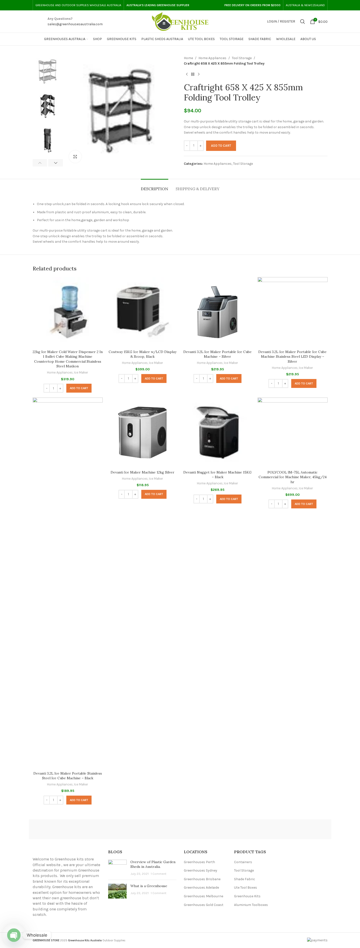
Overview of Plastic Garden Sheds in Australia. (152, 864)
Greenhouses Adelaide (201, 887)
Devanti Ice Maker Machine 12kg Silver (142, 472)
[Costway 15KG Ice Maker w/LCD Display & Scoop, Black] (143, 312)
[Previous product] (187, 74)
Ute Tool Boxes (245, 887)
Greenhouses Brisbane (202, 879)
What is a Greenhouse (148, 886)
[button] (40, 162)
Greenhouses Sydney (200, 870)
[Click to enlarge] (75, 156)
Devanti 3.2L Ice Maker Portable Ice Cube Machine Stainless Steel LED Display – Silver (292, 357)
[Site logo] (180, 21)
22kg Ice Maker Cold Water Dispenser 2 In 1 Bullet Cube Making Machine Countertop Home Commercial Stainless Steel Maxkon (68, 359)
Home (188, 58)
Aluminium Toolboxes (251, 905)
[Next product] (199, 74)
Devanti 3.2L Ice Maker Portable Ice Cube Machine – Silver (217, 354)
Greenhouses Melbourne (203, 896)
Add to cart (221, 145)
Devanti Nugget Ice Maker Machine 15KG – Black (217, 474)
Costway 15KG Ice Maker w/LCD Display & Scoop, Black (142, 354)
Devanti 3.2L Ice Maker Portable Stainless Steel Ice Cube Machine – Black (67, 776)
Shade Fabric (244, 879)
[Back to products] (193, 74)
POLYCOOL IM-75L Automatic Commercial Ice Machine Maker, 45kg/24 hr (293, 477)
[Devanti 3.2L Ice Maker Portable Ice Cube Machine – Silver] (218, 312)
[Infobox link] (75, 21)
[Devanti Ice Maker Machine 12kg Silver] (143, 433)
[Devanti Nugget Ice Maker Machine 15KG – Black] (218, 433)
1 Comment (158, 874)
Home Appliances (212, 58)
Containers (243, 862)
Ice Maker (81, 372)
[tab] (154, 186)
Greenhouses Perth (199, 862)
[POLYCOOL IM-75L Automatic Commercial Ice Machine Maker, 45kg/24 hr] (293, 433)
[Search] (303, 21)
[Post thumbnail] (117, 868)
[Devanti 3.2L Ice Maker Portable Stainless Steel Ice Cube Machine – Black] (68, 583)
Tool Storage (242, 58)
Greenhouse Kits (247, 896)
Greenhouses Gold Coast (203, 905)
